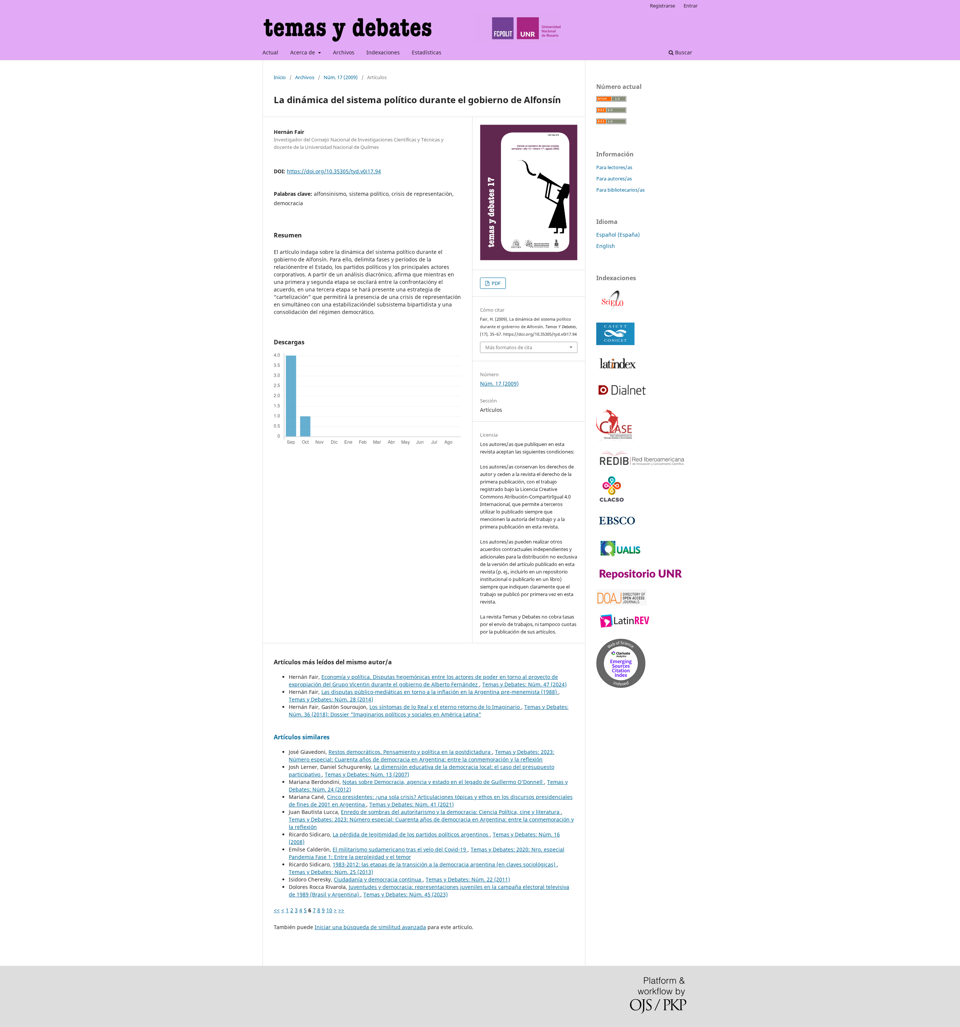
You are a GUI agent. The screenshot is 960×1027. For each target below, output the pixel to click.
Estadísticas (426, 52)
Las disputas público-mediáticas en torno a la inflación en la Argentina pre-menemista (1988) (439, 691)
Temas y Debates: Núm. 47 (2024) (524, 684)
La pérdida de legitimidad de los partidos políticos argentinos (411, 834)
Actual (270, 52)
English (605, 245)
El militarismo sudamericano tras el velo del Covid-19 (400, 849)
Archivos (343, 52)
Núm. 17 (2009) (341, 77)
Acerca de (303, 52)
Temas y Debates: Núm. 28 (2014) (331, 699)
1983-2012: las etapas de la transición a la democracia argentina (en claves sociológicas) (445, 864)
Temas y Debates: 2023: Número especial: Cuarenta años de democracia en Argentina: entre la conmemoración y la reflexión (421, 755)
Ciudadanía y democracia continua (378, 879)
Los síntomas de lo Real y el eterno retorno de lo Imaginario (445, 706)
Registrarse (662, 5)
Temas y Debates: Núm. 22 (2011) (468, 879)
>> (341, 910)
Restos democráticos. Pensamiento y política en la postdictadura (410, 751)
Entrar (691, 5)
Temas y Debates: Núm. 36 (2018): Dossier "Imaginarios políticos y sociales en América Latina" (428, 710)
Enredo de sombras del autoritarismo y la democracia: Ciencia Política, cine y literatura (451, 811)
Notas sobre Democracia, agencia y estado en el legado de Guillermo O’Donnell (443, 781)
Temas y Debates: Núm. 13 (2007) (367, 774)
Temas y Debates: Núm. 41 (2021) (411, 804)
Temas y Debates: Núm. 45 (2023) (405, 894)
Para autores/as (614, 178)
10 (329, 910)
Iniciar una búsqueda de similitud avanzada (370, 927)
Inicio (280, 77)
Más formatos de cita (508, 347)
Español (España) (618, 234)
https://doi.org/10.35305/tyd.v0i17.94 (334, 171)
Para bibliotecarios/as (620, 189)
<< (277, 910)
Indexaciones (383, 52)
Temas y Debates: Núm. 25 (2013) (331, 871)
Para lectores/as (614, 167)
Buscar (683, 52)
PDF (495, 283)
